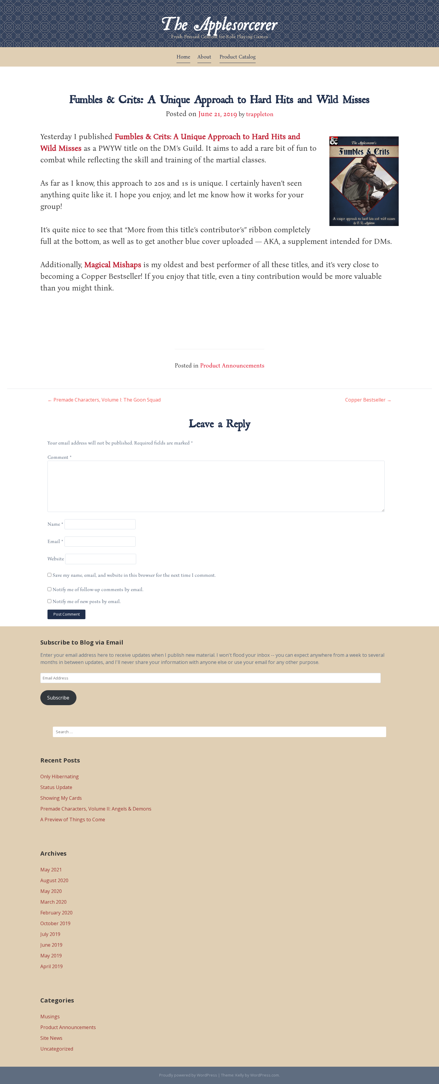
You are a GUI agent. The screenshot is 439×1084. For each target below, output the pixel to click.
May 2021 (51, 869)
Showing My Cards (61, 798)
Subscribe (58, 697)
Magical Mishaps (112, 264)
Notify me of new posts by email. (87, 601)
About (204, 56)
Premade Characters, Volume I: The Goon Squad (104, 399)
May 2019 (51, 955)
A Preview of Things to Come (72, 819)
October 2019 (55, 923)
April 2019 (51, 966)
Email (55, 541)
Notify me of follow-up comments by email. (98, 589)
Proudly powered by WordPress (188, 1075)
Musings (50, 1016)
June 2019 (51, 945)
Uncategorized (56, 1048)
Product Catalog (238, 56)
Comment (59, 457)
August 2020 (54, 880)
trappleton (260, 113)
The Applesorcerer (219, 19)
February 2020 (56, 912)
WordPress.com (264, 1075)
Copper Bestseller (368, 399)
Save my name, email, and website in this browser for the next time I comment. (134, 575)
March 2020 (53, 902)
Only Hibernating (59, 776)
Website (55, 559)
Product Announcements (232, 365)
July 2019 (50, 934)
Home (183, 56)
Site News (51, 1038)
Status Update (56, 787)
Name (55, 524)
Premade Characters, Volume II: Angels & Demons (95, 808)
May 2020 (51, 891)
